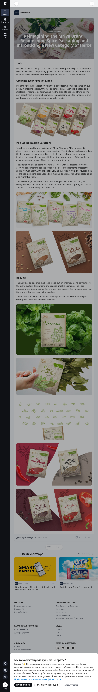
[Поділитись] (92, 4)
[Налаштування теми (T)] (5, 676)
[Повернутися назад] (16, 4)
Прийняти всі (23, 685)
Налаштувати (70, 684)
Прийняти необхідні (47, 685)
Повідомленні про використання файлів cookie (37, 679)
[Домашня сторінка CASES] (5, 3)
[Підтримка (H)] (5, 663)
